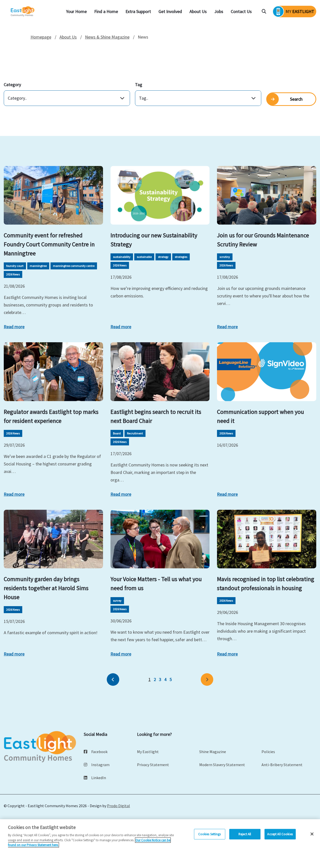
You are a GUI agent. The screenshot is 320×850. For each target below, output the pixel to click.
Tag (138, 84)
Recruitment (135, 433)
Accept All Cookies (279, 834)
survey (117, 600)
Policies (268, 751)
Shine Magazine (212, 751)
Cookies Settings (209, 834)
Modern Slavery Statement (222, 764)
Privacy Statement (153, 764)
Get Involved (170, 11)
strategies (181, 257)
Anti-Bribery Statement (282, 764)
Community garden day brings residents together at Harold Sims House (46, 588)
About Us (198, 11)
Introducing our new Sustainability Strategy (153, 239)
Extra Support (138, 11)
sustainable (144, 257)
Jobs (218, 11)
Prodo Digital (118, 805)
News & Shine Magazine (107, 37)
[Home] (23, 11)
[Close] (312, 833)
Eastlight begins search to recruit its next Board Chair (155, 416)
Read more (14, 326)
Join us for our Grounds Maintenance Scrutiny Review (263, 239)
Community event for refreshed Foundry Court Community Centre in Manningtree (49, 244)
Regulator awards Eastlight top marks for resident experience (51, 416)
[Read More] (53, 195)
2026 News (13, 274)
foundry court (15, 266)
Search (296, 99)
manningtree (38, 266)
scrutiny (225, 257)
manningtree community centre (73, 266)
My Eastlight (148, 751)
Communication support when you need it (260, 416)
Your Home (76, 11)
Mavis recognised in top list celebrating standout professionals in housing (265, 583)
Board (117, 433)
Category (12, 84)
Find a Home (106, 11)
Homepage (40, 37)
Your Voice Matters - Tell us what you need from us (156, 583)
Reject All (244, 834)
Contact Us (241, 11)
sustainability (121, 257)
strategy (163, 257)
